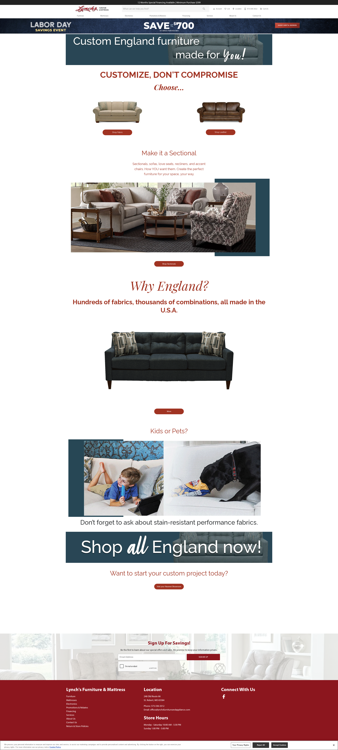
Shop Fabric (117, 132)
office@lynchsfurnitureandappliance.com (170, 709)
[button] (214, 8)
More (169, 411)
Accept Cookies (279, 745)
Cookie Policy (55, 747)
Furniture (80, 16)
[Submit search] (204, 8)
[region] (169, 745)
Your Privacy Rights (240, 745)
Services (210, 16)
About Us (232, 16)
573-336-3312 (157, 706)
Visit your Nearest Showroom (169, 586)
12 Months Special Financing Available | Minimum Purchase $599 (169, 2)
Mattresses (104, 16)
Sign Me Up (203, 657)
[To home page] (92, 8)
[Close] (334, 745)
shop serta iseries (287, 25)
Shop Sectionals (169, 264)
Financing (186, 16)
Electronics (129, 16)
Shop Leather (221, 132)
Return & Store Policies (77, 726)
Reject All (261, 745)
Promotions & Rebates (158, 16)
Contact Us (257, 16)
